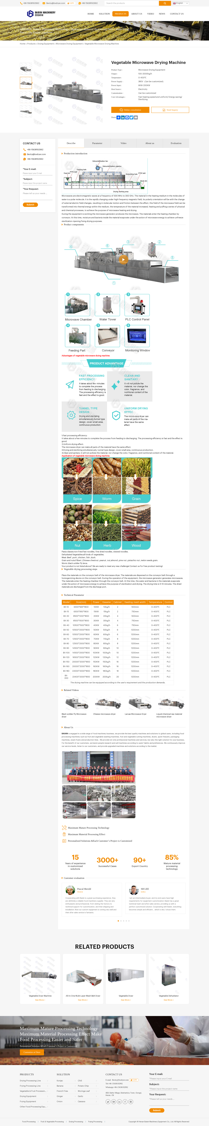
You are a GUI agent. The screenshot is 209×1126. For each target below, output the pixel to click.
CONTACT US (177, 14)
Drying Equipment (45, 44)
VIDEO (150, 14)
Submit (30, 205)
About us (149, 143)
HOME (91, 14)
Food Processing (29, 1122)
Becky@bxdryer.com (55, 3)
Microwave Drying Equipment (69, 44)
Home (22, 44)
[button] (118, 921)
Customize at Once (32, 1052)
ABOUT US (136, 14)
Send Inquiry (172, 110)
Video (123, 143)
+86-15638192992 (35, 150)
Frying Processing (95, 1122)
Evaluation (176, 143)
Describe (71, 143)
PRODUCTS (120, 14)
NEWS (162, 14)
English (179, 3)
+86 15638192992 (31, 3)
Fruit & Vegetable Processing (52, 1122)
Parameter (97, 143)
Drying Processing (76, 1122)
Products (31, 44)
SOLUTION (104, 14)
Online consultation (132, 110)
